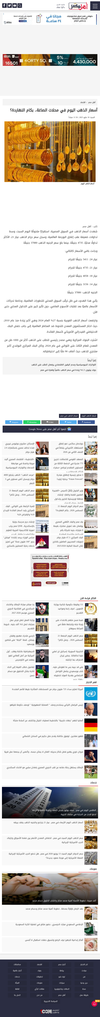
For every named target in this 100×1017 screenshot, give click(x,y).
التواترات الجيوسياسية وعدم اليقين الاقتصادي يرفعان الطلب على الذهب (63, 365)
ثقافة (17, 989)
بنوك (39, 970)
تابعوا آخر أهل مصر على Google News (48, 429)
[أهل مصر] (78, 6)
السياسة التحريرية (50, 1001)
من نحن (39, 995)
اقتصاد (39, 964)
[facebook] (4, 5)
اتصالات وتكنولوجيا (61, 989)
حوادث (84, 970)
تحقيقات (39, 977)
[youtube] (14, 5)
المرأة (17, 983)
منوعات (39, 983)
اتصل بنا (17, 995)
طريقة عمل (84, 995)
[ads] (50, 19)
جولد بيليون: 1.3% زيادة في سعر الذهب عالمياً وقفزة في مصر (68, 370)
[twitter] (9, 5)
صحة (84, 989)
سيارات (61, 983)
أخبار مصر (61, 964)
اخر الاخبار (84, 964)
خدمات (17, 977)
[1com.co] (50, 1011)
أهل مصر (87, 226)
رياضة (62, 970)
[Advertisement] (50, 205)
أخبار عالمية (17, 970)
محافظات (17, 964)
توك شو (62, 977)
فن (84, 977)
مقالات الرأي (39, 989)
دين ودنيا (84, 983)
